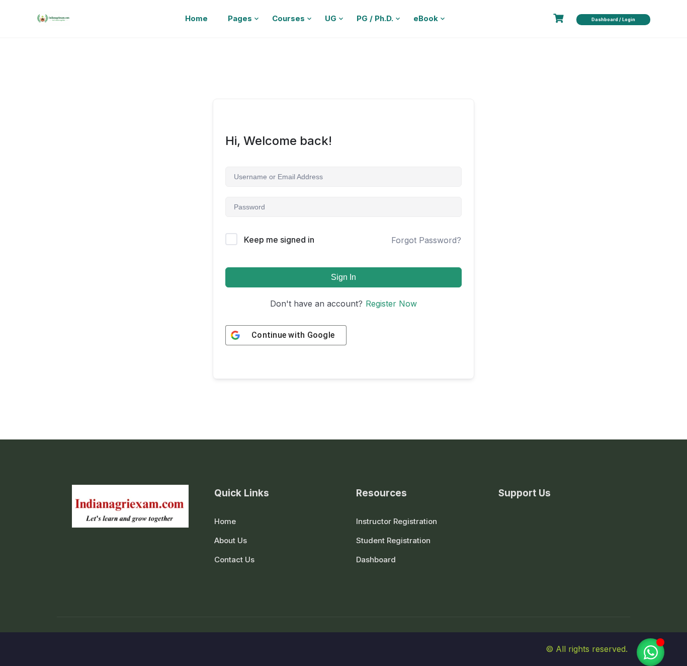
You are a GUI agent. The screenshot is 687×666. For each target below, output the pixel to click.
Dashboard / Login (613, 19)
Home (196, 18)
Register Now (391, 304)
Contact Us (234, 559)
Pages (240, 18)
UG (330, 18)
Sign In (343, 277)
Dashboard (376, 559)
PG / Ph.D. (375, 18)
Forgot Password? (426, 240)
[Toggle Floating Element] (650, 652)
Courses (288, 18)
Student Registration (393, 540)
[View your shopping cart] (559, 18)
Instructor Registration (396, 521)
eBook (425, 18)
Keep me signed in (279, 240)
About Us (230, 540)
